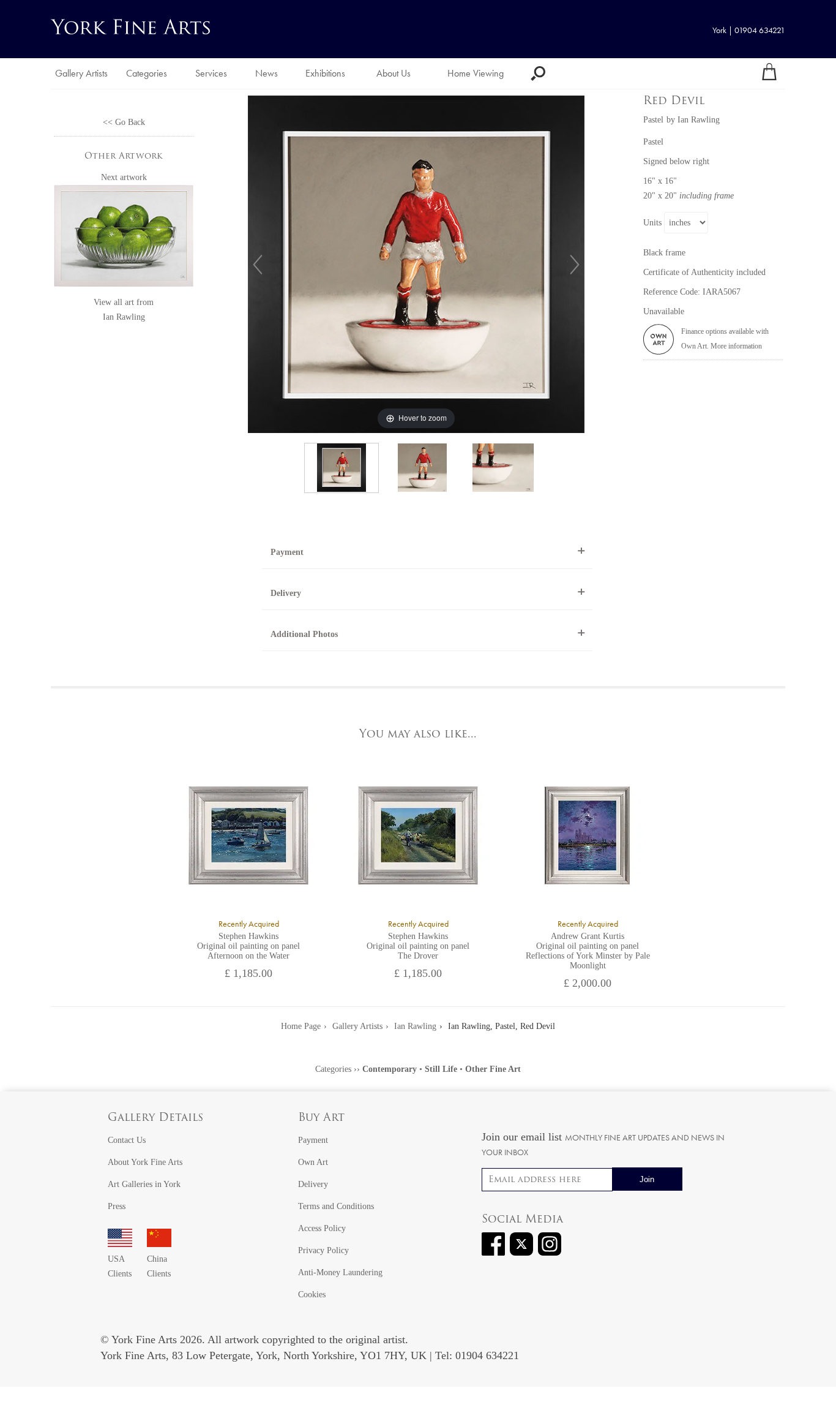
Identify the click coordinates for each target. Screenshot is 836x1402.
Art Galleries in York (144, 1184)
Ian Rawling (124, 317)
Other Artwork (123, 156)
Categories (146, 73)
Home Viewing (475, 73)
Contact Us (127, 1140)
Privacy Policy (323, 1250)
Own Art (313, 1162)
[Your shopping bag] (769, 73)
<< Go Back (124, 122)
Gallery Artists (81, 73)
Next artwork (124, 177)
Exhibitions (325, 73)
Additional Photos (304, 634)
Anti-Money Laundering (340, 1272)
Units (652, 222)
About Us (393, 73)
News (266, 73)
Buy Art (321, 1118)
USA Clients (120, 1266)
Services (211, 73)
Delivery (286, 593)
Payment (287, 552)
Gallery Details (155, 1118)
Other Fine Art (493, 1069)
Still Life (441, 1069)
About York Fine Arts (145, 1162)
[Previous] (257, 264)
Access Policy (322, 1228)
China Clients (159, 1266)
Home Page (301, 1026)
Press (116, 1206)
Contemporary (389, 1069)
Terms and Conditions (336, 1206)
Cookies (312, 1294)
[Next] (574, 264)
